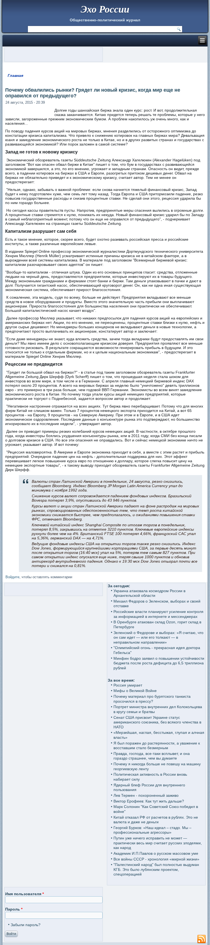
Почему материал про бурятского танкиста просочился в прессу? (152, 698)
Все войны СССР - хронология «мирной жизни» (156, 859)
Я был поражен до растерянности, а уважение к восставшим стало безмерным (156, 745)
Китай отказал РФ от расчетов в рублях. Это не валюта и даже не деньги (155, 819)
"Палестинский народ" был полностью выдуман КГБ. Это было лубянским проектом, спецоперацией (156, 869)
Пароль (13, 909)
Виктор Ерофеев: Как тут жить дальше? (148, 801)
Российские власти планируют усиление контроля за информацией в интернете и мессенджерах (158, 614)
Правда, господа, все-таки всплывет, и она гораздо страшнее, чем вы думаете (151, 756)
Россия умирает (127, 685)
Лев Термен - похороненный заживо (146, 795)
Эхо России (105, 9)
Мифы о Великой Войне (135, 690)
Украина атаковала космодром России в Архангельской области (149, 593)
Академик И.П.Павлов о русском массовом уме (155, 853)
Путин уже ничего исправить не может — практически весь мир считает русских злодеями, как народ (157, 843)
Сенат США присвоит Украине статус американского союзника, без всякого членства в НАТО (157, 722)
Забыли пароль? (25, 925)
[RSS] (201, 939)
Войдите (12, 577)
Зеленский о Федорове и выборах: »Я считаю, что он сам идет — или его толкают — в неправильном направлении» (158, 637)
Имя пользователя (24, 894)
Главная (15, 75)
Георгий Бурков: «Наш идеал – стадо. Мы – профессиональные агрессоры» (152, 830)
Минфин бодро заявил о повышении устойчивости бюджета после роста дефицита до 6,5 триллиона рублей (158, 663)
